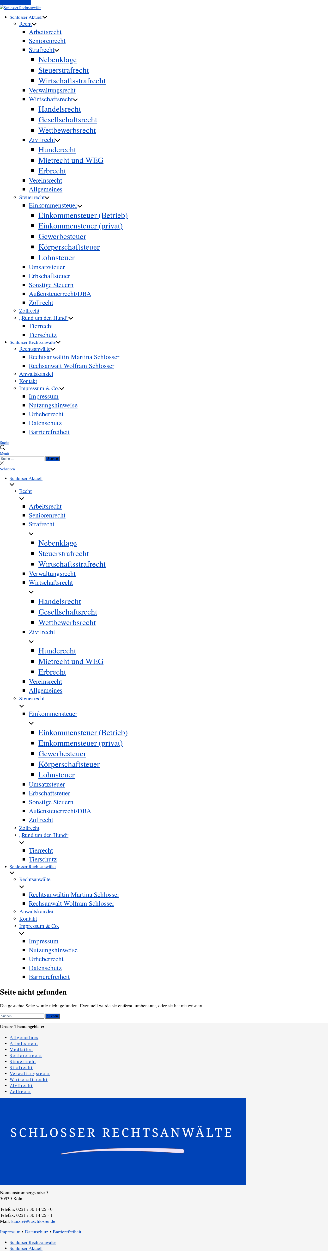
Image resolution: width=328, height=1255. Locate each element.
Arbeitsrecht (45, 31)
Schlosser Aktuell (26, 17)
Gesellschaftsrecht (67, 119)
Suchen (52, 459)
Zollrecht (41, 302)
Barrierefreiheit (49, 431)
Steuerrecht (32, 197)
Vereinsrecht (45, 180)
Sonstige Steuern (51, 284)
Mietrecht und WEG (70, 159)
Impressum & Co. (39, 388)
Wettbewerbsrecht (67, 129)
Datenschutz (45, 422)
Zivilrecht (42, 139)
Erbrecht (52, 170)
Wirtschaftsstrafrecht (72, 80)
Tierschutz (43, 334)
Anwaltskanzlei (36, 373)
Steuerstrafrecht (63, 69)
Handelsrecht (59, 108)
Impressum (44, 396)
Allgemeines (45, 189)
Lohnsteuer (56, 257)
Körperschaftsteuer (69, 246)
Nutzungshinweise (53, 404)
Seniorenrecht (47, 40)
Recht (25, 23)
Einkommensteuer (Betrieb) (83, 214)
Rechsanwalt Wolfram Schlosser (71, 365)
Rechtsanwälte (34, 348)
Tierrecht (41, 325)
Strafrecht (42, 49)
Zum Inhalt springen (15, 2)
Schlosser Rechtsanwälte (33, 342)
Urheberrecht (46, 413)
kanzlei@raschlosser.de (33, 1221)
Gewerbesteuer (62, 236)
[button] (164, 453)
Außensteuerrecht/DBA (60, 293)
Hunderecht (57, 149)
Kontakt (28, 380)
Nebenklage (57, 59)
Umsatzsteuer (47, 266)
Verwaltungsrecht (52, 90)
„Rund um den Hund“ (43, 317)
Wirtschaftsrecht (51, 98)
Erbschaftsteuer (49, 275)
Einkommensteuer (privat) (80, 225)
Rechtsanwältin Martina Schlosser (74, 356)
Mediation (21, 1049)
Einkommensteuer (53, 205)
